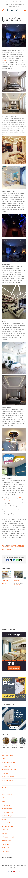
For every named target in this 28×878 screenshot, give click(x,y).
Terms (11, 867)
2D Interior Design (8, 755)
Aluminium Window (9, 762)
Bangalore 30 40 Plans (9, 769)
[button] (3, 578)
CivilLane (5, 543)
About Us (16, 867)
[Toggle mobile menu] (25, 10)
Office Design (7, 830)
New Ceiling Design (15, 547)
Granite (5, 798)
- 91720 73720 (12, 4)
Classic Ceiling (21, 545)
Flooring (5, 787)
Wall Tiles (6, 848)
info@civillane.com (14, 6)
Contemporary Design (6, 546)
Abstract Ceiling (11, 545)
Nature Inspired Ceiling (6, 547)
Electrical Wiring (8, 780)
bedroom (16, 545)
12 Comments (17, 584)
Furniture (5, 791)
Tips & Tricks (7, 840)
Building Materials (8, 777)
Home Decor (6, 805)
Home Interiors (7, 808)
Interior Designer (8, 816)
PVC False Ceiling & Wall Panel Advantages (18, 580)
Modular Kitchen (8, 826)
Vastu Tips (6, 844)
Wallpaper (6, 851)
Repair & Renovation (9, 837)
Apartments (6, 766)
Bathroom (6, 773)
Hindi (4, 801)
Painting (5, 833)
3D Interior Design (8, 759)
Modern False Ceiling (20, 546)
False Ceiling (13, 546)
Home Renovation (8, 812)
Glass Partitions (7, 794)
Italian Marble (7, 823)
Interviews (6, 819)
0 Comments (8, 549)
